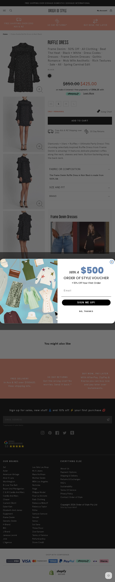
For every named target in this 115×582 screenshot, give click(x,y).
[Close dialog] (112, 262)
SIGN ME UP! (86, 302)
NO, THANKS (86, 311)
